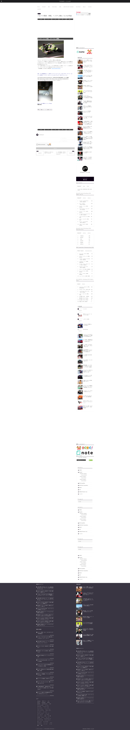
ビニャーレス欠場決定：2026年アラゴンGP (45, 678)
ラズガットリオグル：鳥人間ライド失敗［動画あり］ (45, 647)
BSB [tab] (88, 186)
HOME (80, 470)
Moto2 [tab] (84, 198)
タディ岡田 (38, 717)
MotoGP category (83, 473)
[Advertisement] (55, 29)
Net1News (48, 702)
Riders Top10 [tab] (80, 250)
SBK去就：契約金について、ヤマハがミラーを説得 (45, 656)
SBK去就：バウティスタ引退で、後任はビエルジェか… (45, 651)
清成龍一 (38, 725)
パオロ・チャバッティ (39, 718)
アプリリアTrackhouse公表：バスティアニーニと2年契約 (45, 661)
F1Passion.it (38, 702)
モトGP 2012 (50, 109)
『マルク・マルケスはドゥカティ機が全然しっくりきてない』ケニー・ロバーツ (45, 638)
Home (38, 6)
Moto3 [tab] (89, 198)
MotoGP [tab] (79, 186)
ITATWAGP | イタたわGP (65, 1)
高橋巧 (41, 725)
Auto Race (78, 6)
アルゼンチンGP (39, 706)
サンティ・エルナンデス (40, 714)
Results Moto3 (84, 480)
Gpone (39, 109)
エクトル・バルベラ (44, 109)
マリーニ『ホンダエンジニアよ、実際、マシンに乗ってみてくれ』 (45, 683)
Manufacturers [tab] (88, 250)
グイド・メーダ (47, 713)
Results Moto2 (84, 517)
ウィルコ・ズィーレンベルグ (40, 710)
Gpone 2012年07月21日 (56, 68)
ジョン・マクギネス (46, 714)
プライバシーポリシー (40, 728)
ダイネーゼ (42, 717)
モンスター (51, 722)
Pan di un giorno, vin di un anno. (49, 728)
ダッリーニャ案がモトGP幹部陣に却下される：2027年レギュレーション (44, 693)
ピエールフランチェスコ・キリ (47, 718)
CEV (80, 489)
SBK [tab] (84, 186)
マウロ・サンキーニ (39, 722)
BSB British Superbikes (83, 485)
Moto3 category (83, 479)
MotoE (80, 487)
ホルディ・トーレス (39, 721)
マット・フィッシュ (45, 722)
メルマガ (39, 9)
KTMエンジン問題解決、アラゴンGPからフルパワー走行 (45, 675)
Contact (90, 6)
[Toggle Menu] (1, 1)
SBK (49, 6)
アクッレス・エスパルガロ (40, 705)
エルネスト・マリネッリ (48, 710)
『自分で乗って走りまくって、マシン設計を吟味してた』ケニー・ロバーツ (45, 642)
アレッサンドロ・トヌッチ (46, 706)
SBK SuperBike (82, 483)
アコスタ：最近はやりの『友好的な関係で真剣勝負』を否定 (45, 670)
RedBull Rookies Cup (83, 491)
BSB (60, 6)
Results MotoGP (84, 514)
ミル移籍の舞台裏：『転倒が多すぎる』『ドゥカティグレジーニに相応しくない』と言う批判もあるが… (45, 688)
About (84, 6)
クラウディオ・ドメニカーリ (40, 713)
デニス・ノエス (47, 717)
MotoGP (44, 6)
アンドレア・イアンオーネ (40, 709)
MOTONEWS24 (43, 702)
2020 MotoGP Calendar (69, 6)
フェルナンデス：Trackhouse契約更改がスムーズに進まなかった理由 (45, 665)
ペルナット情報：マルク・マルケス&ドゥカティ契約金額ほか (45, 633)
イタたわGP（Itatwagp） (82, 457)
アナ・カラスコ (47, 705)
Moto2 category (83, 476)
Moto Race (54, 6)
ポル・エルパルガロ (45, 721)
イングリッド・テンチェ (48, 709)
